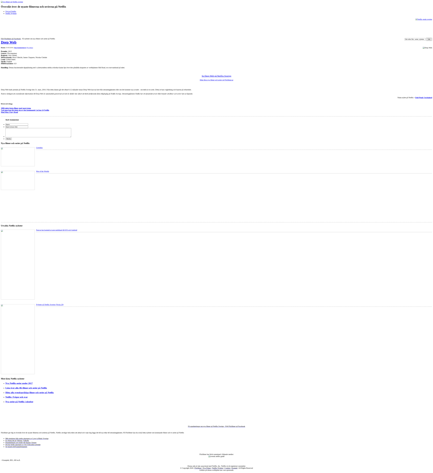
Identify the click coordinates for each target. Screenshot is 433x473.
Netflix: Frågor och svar (16, 397)
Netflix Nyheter (11, 13)
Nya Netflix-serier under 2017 (19, 383)
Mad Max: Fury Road (9, 112)
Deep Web (8, 42)
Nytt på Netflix (10, 11)
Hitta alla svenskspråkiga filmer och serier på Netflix (29, 392)
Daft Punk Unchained (423, 98)
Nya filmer (30, 47)
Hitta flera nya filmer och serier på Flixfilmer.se (216, 80)
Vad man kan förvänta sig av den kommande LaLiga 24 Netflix (25, 110)
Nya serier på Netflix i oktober (19, 401)
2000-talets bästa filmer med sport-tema (16, 108)
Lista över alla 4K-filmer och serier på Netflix (26, 388)
